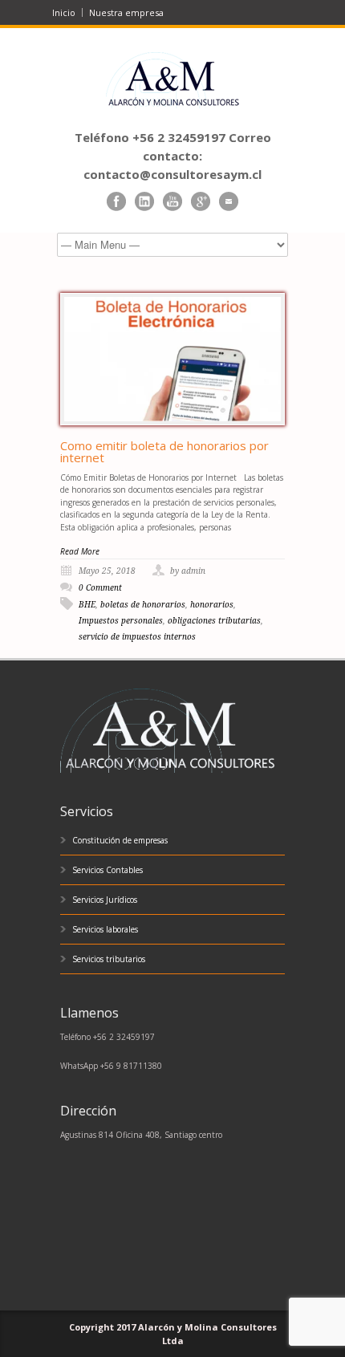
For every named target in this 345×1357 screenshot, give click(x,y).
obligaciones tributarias (214, 620)
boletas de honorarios (142, 604)
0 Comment (100, 587)
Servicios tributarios (108, 959)
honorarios (211, 604)
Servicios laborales (105, 929)
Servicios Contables (107, 870)
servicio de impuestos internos (137, 636)
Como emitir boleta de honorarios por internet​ (164, 451)
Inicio (63, 12)
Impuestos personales (121, 620)
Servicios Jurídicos (104, 899)
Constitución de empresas (120, 840)
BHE (87, 604)
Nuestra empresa (126, 12)
